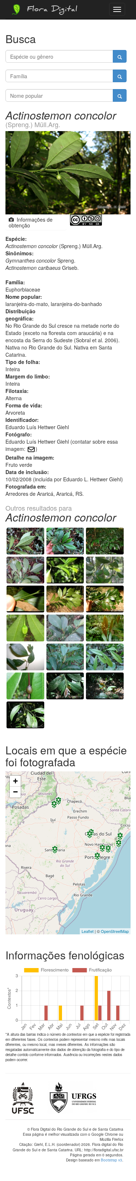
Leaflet (88, 931)
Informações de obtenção (31, 222)
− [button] (15, 791)
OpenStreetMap (115, 931)
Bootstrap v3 (111, 1160)
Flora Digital (50, 10)
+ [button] (15, 781)
